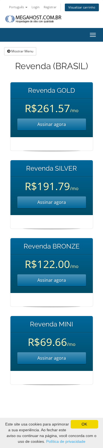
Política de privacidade (65, 441)
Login (36, 7)
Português (17, 7)
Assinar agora (51, 124)
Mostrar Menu (21, 51)
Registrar (50, 7)
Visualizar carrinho (81, 7)
